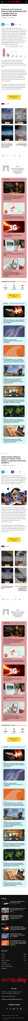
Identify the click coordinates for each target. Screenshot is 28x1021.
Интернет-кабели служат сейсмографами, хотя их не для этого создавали (13, 341)
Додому (3, 6)
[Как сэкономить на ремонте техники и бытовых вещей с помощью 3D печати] (5, 917)
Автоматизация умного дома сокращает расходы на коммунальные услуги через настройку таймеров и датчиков (14, 401)
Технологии (7, 103)
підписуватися (22, 284)
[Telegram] (14, 1008)
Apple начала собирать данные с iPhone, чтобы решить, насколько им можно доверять (6, 145)
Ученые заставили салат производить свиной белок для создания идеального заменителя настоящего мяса (13, 421)
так (5, 284)
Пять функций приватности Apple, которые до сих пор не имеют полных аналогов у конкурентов (13, 440)
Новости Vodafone (7, 194)
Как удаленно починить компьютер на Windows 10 (7, 133)
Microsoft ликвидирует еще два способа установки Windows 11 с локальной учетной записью (7, 116)
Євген (5, 17)
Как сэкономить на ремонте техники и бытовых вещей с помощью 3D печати (16, 917)
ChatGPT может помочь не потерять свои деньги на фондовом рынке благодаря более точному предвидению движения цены (20, 116)
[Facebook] (7, 1008)
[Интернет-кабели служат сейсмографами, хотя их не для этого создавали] (14, 331)
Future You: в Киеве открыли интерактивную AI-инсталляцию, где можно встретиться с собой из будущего (13, 274)
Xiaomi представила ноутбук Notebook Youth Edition (21, 144)
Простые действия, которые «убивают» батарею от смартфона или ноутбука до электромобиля (13, 321)
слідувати (14, 284)
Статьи (4, 318)
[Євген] (2, 18)
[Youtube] (20, 1008)
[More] (20, 24)
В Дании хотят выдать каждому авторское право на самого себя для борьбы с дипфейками (21, 133)
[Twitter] (17, 1008)
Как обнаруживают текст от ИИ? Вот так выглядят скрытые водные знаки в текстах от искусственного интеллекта (13, 360)
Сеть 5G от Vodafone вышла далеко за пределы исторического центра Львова (13, 217)
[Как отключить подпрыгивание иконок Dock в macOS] (5, 903)
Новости (7, 6)
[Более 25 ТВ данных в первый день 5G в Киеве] (14, 245)
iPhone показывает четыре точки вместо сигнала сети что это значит (17, 910)
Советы (7, 139)
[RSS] (10, 1008)
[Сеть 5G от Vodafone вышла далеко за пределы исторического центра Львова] (14, 208)
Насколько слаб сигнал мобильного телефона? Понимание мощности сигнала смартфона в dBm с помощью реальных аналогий (13, 380)
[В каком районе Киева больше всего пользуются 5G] (14, 227)
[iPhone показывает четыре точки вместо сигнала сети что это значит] (5, 910)
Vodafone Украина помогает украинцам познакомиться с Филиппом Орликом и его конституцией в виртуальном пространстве (13, 197)
